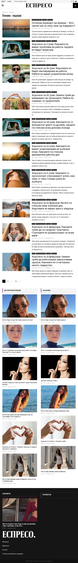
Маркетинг (5, 546)
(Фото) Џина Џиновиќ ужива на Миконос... (54, 471)
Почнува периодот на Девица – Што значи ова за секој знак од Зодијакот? (53, 24)
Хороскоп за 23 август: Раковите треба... (54, 441)
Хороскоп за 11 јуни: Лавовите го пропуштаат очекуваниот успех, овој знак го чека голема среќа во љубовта (53, 177)
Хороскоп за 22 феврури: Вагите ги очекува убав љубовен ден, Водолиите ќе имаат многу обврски (52, 205)
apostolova (36, 76)
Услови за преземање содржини (12, 554)
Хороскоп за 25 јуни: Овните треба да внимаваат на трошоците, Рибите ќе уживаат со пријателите (53, 98)
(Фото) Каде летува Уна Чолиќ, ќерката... (53, 320)
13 (16, 281)
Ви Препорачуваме (36, 19)
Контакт (5, 550)
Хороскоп (50, 19)
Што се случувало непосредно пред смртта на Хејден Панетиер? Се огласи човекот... (19, 351)
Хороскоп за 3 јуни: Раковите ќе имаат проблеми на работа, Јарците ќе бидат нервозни (52, 47)
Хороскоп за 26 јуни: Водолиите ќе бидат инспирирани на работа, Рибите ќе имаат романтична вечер (52, 71)
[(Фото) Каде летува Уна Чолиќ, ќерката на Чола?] (19, 306)
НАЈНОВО (47, 290)
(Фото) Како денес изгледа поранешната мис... (55, 411)
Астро (33, 41)
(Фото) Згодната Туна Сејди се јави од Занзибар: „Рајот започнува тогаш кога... (19, 525)
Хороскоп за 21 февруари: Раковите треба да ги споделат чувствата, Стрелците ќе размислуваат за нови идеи (53, 231)
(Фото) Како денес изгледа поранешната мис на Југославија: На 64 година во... (17, 416)
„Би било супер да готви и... (49, 381)
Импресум (5, 542)
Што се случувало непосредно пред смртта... (55, 350)
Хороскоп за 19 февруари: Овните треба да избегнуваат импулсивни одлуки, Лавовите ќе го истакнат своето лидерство (52, 261)
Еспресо (35, 28)
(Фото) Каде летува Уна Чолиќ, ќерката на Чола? (17, 320)
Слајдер (44, 19)
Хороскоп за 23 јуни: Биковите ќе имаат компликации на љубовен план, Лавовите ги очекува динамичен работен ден (51, 150)
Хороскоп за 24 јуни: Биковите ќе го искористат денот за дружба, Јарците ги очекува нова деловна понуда (53, 124)
